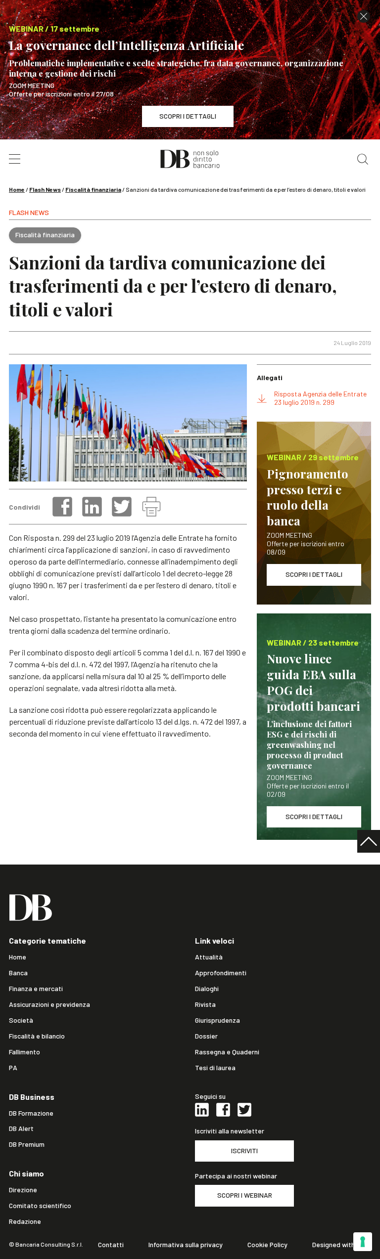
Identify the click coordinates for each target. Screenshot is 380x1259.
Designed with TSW (341, 1245)
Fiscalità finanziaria (93, 189)
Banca (18, 973)
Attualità (209, 957)
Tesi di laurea (215, 1068)
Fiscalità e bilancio (37, 1036)
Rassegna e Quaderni (227, 1052)
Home (17, 189)
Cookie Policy (267, 1245)
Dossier (206, 1036)
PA (13, 1068)
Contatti (111, 1245)
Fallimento (24, 1052)
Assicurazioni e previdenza (49, 1004)
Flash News (45, 189)
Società (21, 1020)
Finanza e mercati (36, 989)
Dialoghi (207, 989)
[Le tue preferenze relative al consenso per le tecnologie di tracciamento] (362, 1241)
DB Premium (27, 1144)
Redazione (25, 1221)
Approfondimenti (220, 973)
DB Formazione (31, 1113)
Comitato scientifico (40, 1206)
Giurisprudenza (217, 1020)
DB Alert (21, 1128)
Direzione (23, 1190)
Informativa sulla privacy (185, 1245)
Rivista (205, 1004)
